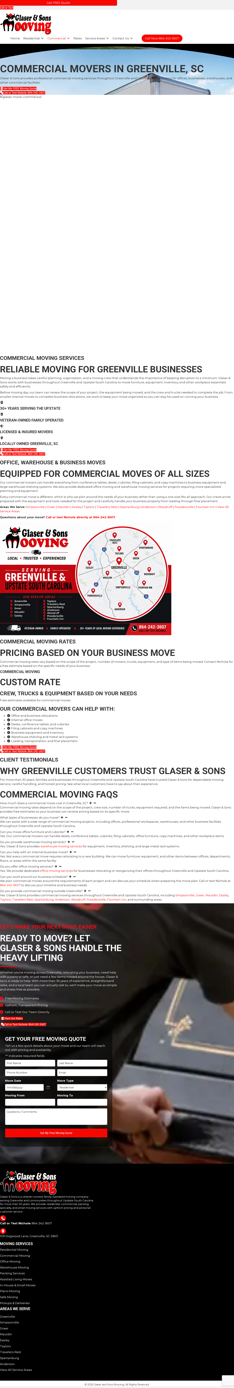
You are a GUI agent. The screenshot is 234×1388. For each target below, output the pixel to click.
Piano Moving (10, 1291)
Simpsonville (35, 507)
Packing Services (12, 1273)
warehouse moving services (61, 846)
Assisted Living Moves (16, 1279)
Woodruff (165, 507)
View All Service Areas (16, 1370)
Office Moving (10, 1261)
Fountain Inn (205, 507)
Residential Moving (14, 1249)
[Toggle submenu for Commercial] (68, 38)
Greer (51, 507)
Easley (76, 507)
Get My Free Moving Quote (56, 1133)
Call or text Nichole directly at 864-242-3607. (80, 517)
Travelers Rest (107, 507)
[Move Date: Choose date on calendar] (50, 1087)
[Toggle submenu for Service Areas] (107, 38)
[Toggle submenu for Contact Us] (131, 38)
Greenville (7, 1316)
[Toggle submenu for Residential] (42, 38)
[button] (117, 803)
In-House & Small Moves (18, 1285)
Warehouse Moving (14, 1267)
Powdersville (184, 507)
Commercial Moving (15, 1255)
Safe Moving (9, 1297)
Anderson (148, 507)
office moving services (56, 870)
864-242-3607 (10, 885)
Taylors (89, 507)
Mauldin (64, 507)
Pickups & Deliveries (15, 1303)
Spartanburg (129, 507)
